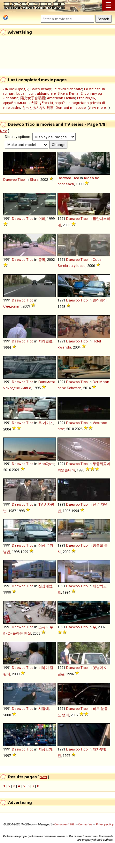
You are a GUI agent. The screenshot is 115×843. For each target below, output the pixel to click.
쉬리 (41, 218)
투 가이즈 (45, 423)
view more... (99, 107)
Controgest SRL (64, 824)
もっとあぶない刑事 (38, 107)
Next (3, 131)
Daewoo (10, 179)
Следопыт (12, 306)
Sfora (34, 179)
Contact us (85, 824)
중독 (41, 259)
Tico (21, 179)
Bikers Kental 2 (69, 93)
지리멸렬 (45, 341)
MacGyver (46, 464)
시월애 (43, 708)
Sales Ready (40, 89)
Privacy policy (104, 824)
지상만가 (45, 749)
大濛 (34, 102)
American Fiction (61, 98)
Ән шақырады (15, 89)
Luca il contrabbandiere (36, 93)
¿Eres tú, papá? (52, 102)
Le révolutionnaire (67, 89)
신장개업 (45, 586)
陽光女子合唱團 (32, 98)
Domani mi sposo (71, 107)
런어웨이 (100, 300)
